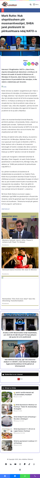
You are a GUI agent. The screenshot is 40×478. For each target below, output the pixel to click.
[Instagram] (32, 64)
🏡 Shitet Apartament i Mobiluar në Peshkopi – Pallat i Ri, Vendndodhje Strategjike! (25, 407)
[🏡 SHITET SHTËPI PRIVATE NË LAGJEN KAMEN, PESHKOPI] (7, 397)
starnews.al (5, 209)
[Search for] (31, 5)
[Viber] (36, 64)
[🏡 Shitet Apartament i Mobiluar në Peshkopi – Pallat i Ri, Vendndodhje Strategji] (7, 409)
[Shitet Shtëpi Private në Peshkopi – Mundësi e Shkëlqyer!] (7, 421)
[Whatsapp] (29, 64)
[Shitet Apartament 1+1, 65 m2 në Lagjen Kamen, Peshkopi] (7, 433)
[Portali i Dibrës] (9, 4)
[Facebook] (25, 64)
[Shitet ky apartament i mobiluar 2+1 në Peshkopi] (7, 445)
